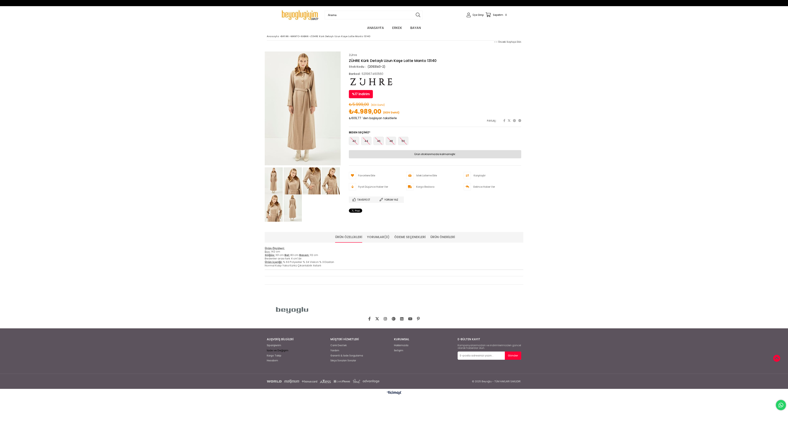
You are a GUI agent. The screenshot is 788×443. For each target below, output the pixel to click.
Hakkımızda (401, 345)
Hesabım (272, 360)
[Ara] (418, 15)
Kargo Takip (274, 355)
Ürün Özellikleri (348, 237)
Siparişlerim (274, 345)
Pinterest (514, 120)
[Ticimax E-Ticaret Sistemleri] (394, 393)
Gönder (513, 355)
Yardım (334, 350)
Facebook (504, 120)
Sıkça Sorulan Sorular (343, 360)
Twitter (509, 120)
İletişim (398, 350)
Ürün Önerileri (442, 237)
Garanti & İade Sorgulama (346, 355)
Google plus (519, 120)
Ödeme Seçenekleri (410, 237)
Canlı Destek (338, 345)
